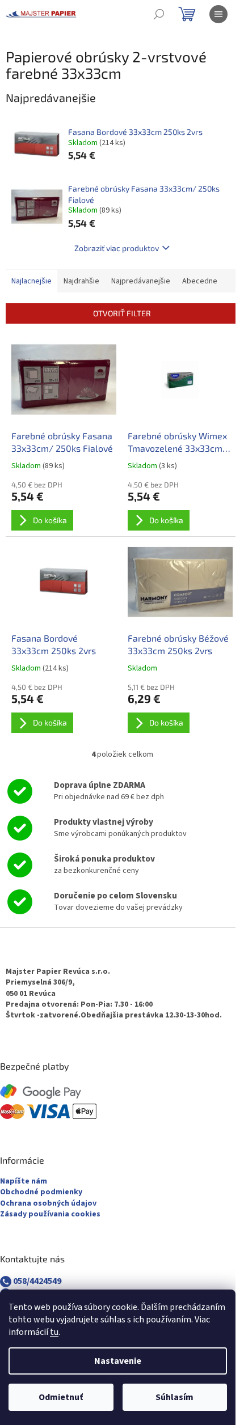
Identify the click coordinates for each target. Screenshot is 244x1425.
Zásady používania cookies (50, 1214)
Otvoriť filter (122, 313)
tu (54, 1332)
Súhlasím (174, 1397)
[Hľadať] (159, 14)
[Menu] (218, 14)
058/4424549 (36, 1281)
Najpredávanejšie (140, 281)
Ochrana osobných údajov (48, 1203)
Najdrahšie (81, 281)
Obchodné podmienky (41, 1192)
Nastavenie (117, 1361)
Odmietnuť (61, 1397)
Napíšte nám (23, 1181)
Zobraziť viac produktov (116, 248)
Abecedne (199, 281)
